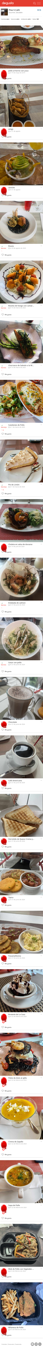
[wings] (21, 105)
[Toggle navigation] (39, 3)
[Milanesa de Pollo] (21, 1303)
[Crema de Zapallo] (21, 1118)
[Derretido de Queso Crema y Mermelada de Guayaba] (21, 815)
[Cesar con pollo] (21, 638)
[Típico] (21, 873)
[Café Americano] (21, 756)
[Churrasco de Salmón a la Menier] (21, 341)
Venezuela (11, 1344)
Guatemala (18, 1344)
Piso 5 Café (14, 10)
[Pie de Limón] (21, 461)
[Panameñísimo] (21, 932)
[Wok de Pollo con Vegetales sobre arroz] (21, 1245)
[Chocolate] (21, 698)
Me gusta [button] (7, 78)
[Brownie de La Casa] (21, 990)
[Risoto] (21, 222)
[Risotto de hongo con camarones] (21, 282)
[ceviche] (21, 163)
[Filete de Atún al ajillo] (21, 1054)
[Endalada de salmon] (21, 579)
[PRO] (4, 73)
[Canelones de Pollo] (21, 401)
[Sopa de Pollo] (21, 1181)
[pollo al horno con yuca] (21, 47)
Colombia (4, 1344)
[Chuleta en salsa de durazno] (21, 520)
